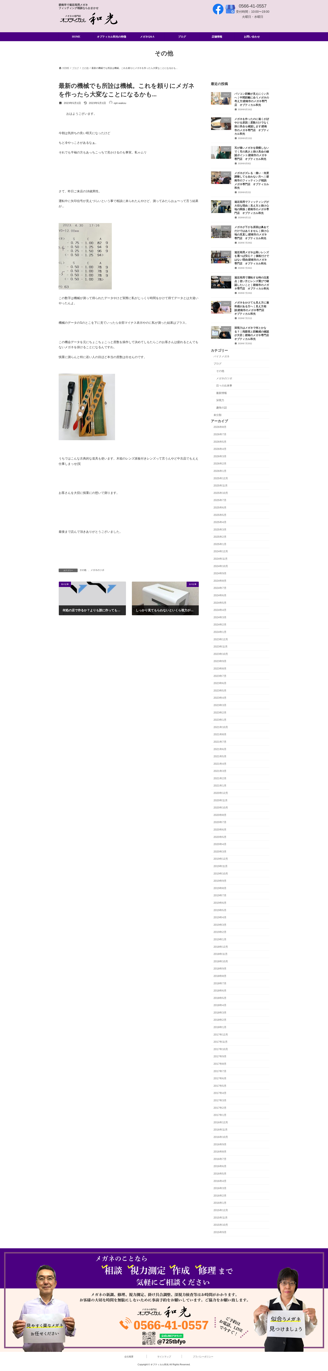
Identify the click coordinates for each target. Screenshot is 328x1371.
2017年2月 (220, 1107)
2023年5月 (220, 690)
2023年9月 (220, 661)
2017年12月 (221, 1034)
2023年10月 (221, 653)
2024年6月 (220, 595)
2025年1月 (220, 544)
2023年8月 (220, 668)
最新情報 (221, 392)
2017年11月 (221, 1041)
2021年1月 (220, 785)
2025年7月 (220, 500)
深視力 (220, 400)
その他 (83, 570)
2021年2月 (220, 778)
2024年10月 (221, 566)
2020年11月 (221, 800)
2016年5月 (220, 1173)
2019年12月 (221, 858)
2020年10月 (221, 807)
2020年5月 (220, 836)
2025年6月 (220, 507)
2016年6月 (220, 1166)
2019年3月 (220, 924)
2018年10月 (221, 961)
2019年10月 (221, 873)
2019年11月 (221, 866)
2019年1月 (220, 939)
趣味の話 (221, 407)
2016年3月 (220, 1188)
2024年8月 (220, 580)
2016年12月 (221, 1122)
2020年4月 (220, 844)
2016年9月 (220, 1144)
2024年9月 (220, 573)
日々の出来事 (224, 385)
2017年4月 (220, 1093)
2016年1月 (220, 1202)
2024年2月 (220, 624)
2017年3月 (220, 1100)
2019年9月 (220, 880)
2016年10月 (221, 1136)
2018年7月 (220, 983)
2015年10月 (221, 1224)
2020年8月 (220, 814)
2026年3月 (220, 456)
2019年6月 (220, 902)
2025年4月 (220, 522)
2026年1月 (220, 470)
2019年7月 (220, 895)
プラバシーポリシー (203, 1356)
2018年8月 (220, 975)
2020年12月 (221, 793)
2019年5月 (220, 910)
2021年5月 (220, 756)
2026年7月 (220, 434)
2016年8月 (220, 1151)
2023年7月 (220, 675)
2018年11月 (221, 954)
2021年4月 (220, 763)
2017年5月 (220, 1085)
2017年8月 (220, 1063)
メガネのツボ (97, 570)
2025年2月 (220, 536)
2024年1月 (220, 631)
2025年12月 (221, 478)
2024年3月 (220, 617)
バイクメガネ (221, 356)
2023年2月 (220, 712)
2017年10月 (221, 1049)
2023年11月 (221, 646)
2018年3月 (220, 1012)
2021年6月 (220, 749)
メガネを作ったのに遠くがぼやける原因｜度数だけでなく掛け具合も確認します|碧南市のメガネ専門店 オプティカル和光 (251, 126)
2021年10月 (221, 727)
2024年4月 (220, 610)
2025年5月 (220, 514)
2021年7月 (220, 741)
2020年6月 (220, 829)
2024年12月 (221, 551)
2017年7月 (220, 1071)
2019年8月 (220, 888)
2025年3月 (220, 529)
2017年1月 (220, 1115)
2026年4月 (220, 449)
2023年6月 (220, 683)
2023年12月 (221, 639)
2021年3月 (220, 771)
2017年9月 (220, 1056)
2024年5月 (220, 602)
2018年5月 (220, 997)
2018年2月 (220, 1019)
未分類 (218, 414)
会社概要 (128, 1356)
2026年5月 (220, 441)
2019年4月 (220, 917)
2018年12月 (221, 946)
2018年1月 (220, 1027)
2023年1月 (220, 719)
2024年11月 (221, 558)
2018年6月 (220, 990)
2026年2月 (220, 463)
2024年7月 (220, 588)
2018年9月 (220, 968)
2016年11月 (221, 1129)
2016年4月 (220, 1180)
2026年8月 (220, 427)
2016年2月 (220, 1195)
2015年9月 (220, 1232)
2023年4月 (220, 697)
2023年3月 (220, 705)
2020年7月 (220, 822)
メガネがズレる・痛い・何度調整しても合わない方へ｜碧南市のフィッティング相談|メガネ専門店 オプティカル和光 (251, 180)
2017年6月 (220, 1078)
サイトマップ (164, 1356)
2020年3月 (220, 851)
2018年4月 (220, 1005)
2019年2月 (220, 932)
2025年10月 (221, 492)
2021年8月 (220, 734)
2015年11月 (221, 1217)
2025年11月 (221, 485)
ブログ (218, 363)
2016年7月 (220, 1158)
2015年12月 (221, 1210)
